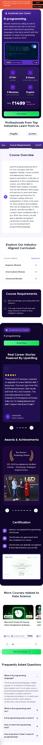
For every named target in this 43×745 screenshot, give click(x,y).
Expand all (35, 258)
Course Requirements (20, 145)
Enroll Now (21, 114)
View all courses (20, 652)
